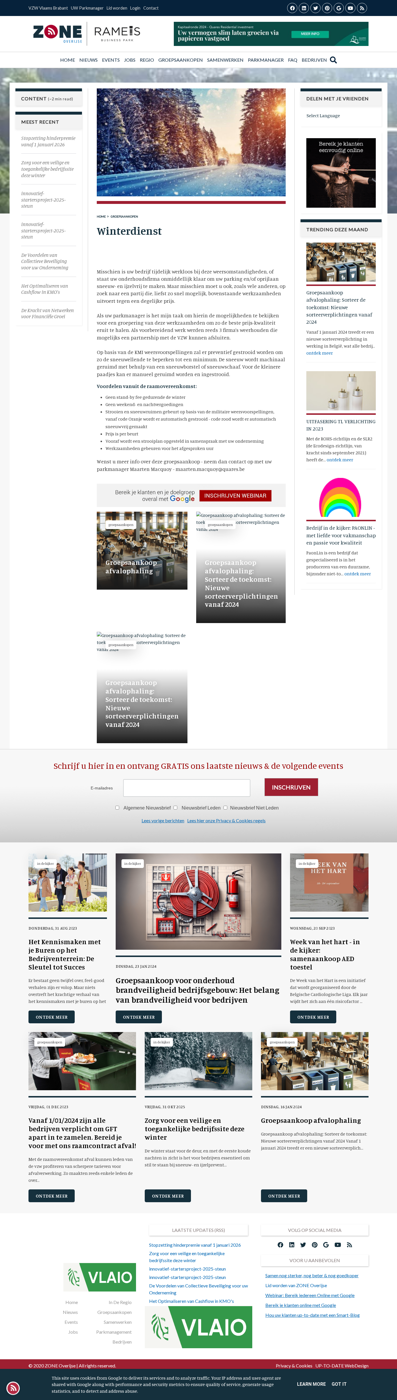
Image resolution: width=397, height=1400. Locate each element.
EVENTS (111, 60)
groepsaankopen (124, 216)
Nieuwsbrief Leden (201, 807)
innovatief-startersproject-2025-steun (187, 1268)
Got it (339, 1384)
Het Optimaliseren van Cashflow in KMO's (191, 1301)
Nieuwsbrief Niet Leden (254, 807)
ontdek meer (319, 352)
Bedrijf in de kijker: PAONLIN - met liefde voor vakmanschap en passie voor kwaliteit (341, 534)
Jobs (129, 60)
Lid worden (117, 8)
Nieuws (88, 60)
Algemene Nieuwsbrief (147, 807)
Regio (147, 60)
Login (135, 8)
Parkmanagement (114, 1332)
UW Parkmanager (87, 8)
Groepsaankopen (180, 60)
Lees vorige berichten (163, 820)
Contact (151, 8)
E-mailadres (102, 788)
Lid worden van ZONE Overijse (296, 1285)
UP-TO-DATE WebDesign (342, 1365)
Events (71, 1322)
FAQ (292, 60)
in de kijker (45, 863)
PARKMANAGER (266, 60)
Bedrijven (314, 60)
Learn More (311, 1384)
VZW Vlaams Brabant (48, 8)
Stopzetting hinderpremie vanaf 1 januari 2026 (195, 1245)
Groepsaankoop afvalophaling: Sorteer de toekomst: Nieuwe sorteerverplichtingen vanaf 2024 (339, 307)
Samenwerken (225, 60)
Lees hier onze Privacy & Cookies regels (226, 820)
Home (68, 60)
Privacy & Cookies (294, 1365)
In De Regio (120, 1302)
